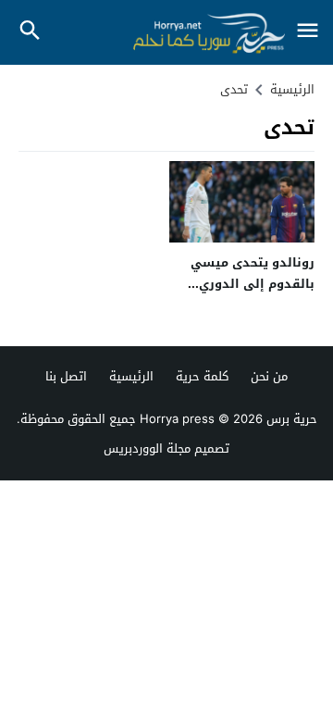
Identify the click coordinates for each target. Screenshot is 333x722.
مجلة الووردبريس (147, 448)
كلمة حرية (202, 376)
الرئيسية (131, 376)
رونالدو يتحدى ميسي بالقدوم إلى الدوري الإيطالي (252, 284)
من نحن (269, 376)
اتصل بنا (66, 376)
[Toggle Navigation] (307, 32)
